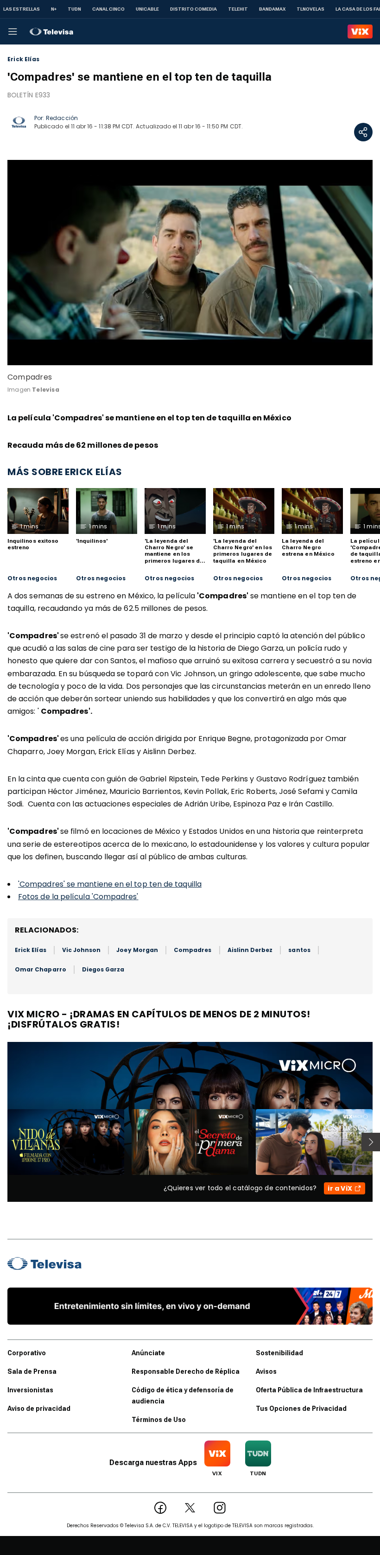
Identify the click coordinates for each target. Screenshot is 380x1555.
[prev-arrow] (1, 1142)
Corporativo (26, 1353)
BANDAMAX (272, 9)
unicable (147, 9)
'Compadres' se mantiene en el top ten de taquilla (110, 884)
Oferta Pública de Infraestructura (309, 1390)
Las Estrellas (21, 9)
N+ (54, 9)
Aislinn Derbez (250, 950)
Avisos (266, 1371)
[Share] (363, 132)
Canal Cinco (108, 9)
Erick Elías (23, 59)
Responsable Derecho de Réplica (186, 1371)
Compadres (193, 950)
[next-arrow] (370, 1142)
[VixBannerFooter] (190, 1306)
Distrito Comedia (193, 9)
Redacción (62, 118)
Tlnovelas (310, 9)
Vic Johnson (81, 950)
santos (299, 950)
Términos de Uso (159, 1419)
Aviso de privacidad (38, 1408)
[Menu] (12, 31)
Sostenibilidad (279, 1353)
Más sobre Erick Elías (64, 471)
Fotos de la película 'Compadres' (78, 896)
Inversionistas (30, 1390)
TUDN (74, 9)
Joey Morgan (137, 950)
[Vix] (360, 31)
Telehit (238, 9)
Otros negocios (32, 578)
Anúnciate (148, 1353)
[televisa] (51, 31)
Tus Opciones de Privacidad (301, 1408)
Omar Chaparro (40, 969)
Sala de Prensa (32, 1371)
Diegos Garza (103, 969)
